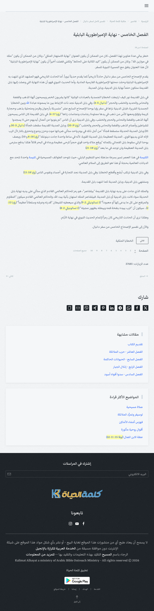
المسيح (107, 554)
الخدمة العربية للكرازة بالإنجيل (56, 548)
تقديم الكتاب (135, 344)
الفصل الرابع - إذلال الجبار (128, 366)
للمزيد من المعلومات (40, 554)
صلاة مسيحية (134, 407)
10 (92, 250)
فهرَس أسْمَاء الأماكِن (131, 422)
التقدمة (97, 589)
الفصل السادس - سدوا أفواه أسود (123, 374)
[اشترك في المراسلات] (9, 473)
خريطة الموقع (60, 589)
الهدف (85, 589)
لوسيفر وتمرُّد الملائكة (130, 414)
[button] (146, 5)
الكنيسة (144, 157)
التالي (142, 240)
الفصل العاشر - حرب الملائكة (126, 351)
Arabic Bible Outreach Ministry (77, 560)
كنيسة (32, 157)
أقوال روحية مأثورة (132, 429)
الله (27, 103)
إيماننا (74, 589)
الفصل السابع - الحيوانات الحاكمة (123, 359)
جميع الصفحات (80, 250)
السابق (142, 276)
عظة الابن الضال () (124, 437)
